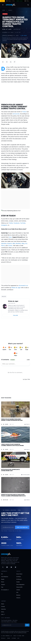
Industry (18, 597)
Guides (18, 581)
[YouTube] (11, 567)
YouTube (22, 223)
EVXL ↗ (3, 614)
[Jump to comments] (14, 62)
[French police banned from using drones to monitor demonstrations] (15, 409)
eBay (23, 243)
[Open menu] (3, 4)
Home (3, 10)
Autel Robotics (4, 576)
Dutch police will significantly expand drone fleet (10, 470)
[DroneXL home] (10, 5)
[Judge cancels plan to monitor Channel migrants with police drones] (15, 435)
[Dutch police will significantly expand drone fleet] (15, 460)
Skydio (2, 579)
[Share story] (6, 62)
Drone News (19, 574)
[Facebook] (7, 567)
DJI (26, 243)
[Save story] (3, 62)
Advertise (3, 609)
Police (4, 296)
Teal (2, 587)
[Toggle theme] (28, 4)
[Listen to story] (10, 62)
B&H (14, 243)
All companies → (5, 589)
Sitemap (14, 638)
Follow (15, 315)
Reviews (18, 595)
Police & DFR (19, 587)
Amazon (9, 243)
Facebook (16, 223)
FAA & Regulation (20, 584)
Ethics (2, 611)
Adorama (3, 243)
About (2, 603)
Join (27, 625)
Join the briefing (22, 527)
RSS (18, 638)
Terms (8, 638)
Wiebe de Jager (16, 287)
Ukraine (18, 589)
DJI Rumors (19, 579)
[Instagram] (15, 567)
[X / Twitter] (3, 567)
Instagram (4, 225)
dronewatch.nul (23, 285)
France (10, 10)
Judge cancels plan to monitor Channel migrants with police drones (12, 445)
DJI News (18, 576)
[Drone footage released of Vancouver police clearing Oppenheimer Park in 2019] (15, 485)
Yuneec (10, 245)
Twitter (11, 223)
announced (16, 114)
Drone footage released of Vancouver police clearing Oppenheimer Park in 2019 (13, 495)
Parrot (3, 245)
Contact (3, 606)
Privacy (3, 638)
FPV (17, 592)
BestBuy (18, 243)
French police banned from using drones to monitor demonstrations (11, 419)
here (10, 237)
